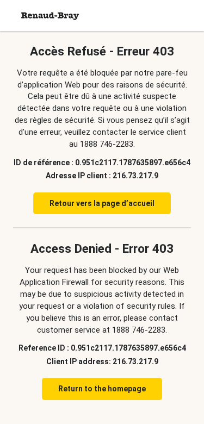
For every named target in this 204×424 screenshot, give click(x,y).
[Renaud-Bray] (50, 15)
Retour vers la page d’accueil (102, 203)
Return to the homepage (102, 388)
